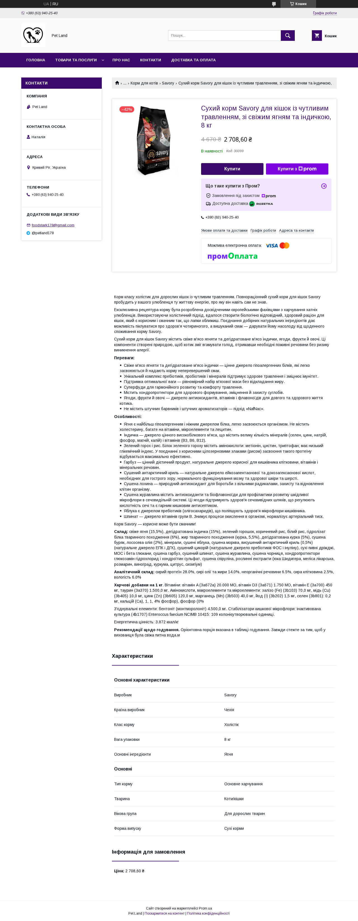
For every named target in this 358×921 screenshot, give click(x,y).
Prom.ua (205, 908)
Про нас (121, 60)
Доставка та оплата (193, 60)
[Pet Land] (33, 45)
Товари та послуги (76, 60)
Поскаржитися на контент (165, 913)
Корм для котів (144, 83)
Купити (232, 168)
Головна (35, 60)
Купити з (287, 168)
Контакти (150, 60)
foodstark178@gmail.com (53, 225)
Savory (168, 83)
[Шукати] (288, 35)
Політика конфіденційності (208, 913)
